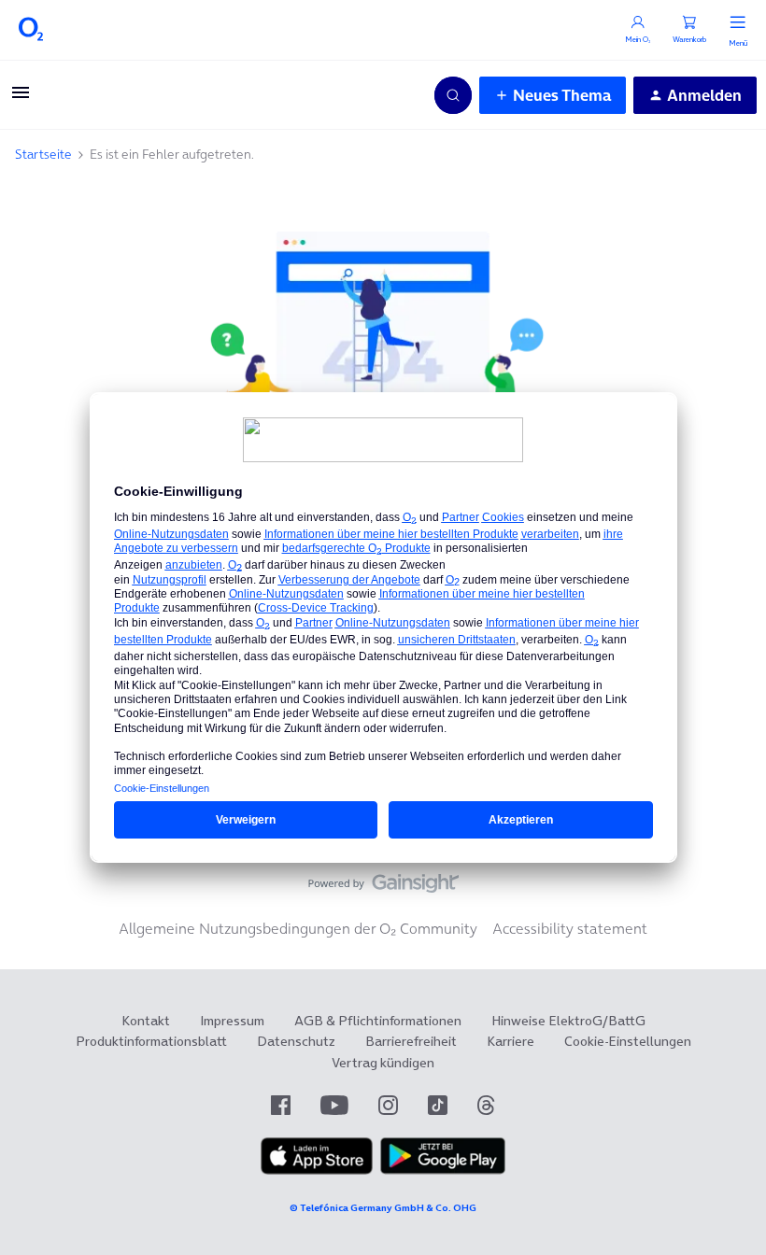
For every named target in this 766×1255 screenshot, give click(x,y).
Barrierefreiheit (411, 1041)
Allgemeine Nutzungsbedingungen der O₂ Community (298, 928)
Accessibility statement (569, 928)
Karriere (510, 1041)
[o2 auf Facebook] (281, 1105)
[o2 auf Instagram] (388, 1105)
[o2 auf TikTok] (437, 1105)
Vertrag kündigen (383, 1062)
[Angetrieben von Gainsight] (383, 888)
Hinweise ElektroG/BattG (568, 1020)
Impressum (232, 1020)
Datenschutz (296, 1041)
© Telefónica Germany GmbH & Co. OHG (383, 1208)
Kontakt (145, 1020)
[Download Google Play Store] (442, 1170)
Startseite (43, 154)
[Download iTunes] (317, 1170)
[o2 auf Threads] (485, 1105)
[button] (20, 98)
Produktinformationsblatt (151, 1041)
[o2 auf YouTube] (334, 1105)
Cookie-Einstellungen (627, 1041)
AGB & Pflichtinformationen (377, 1020)
